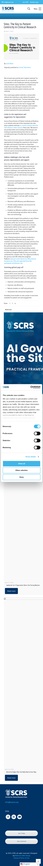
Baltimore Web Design (22, 856)
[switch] (37, 433)
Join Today (21, 833)
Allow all (21, 464)
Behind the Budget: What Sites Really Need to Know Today (21, 772)
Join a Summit (21, 841)
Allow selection (21, 470)
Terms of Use (24, 858)
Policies (16, 858)
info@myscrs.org (8, 2)
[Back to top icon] (38, 861)
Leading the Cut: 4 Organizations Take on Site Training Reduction (23, 585)
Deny (21, 477)
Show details (30, 457)
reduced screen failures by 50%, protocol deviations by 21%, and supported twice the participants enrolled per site (20, 261)
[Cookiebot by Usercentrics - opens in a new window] (30, 387)
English (26, 864)
